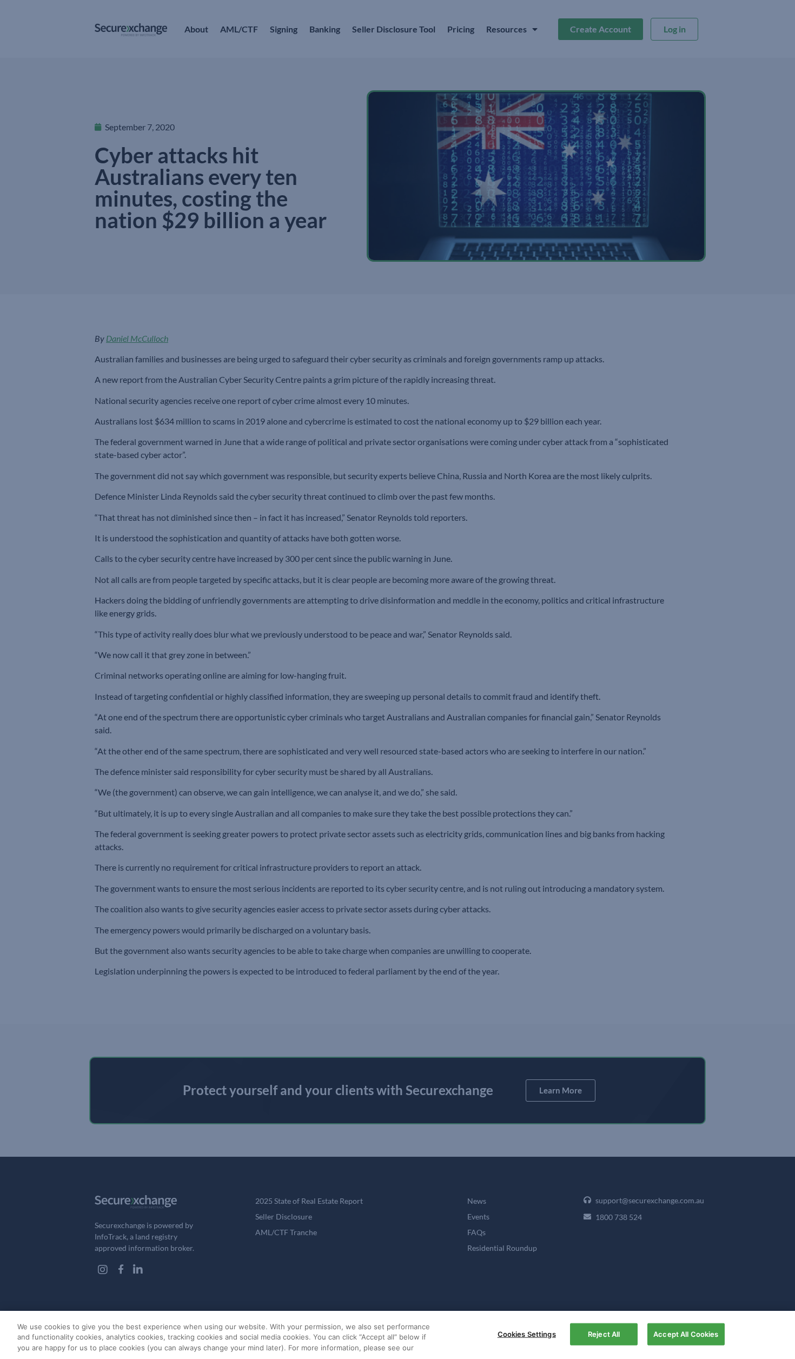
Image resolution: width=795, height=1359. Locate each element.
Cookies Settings (527, 1333)
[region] (397, 1335)
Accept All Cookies (685, 1333)
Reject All (604, 1333)
